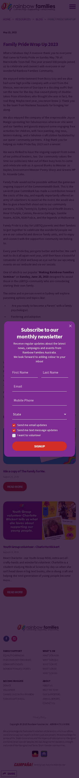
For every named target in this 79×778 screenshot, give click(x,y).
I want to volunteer (29, 435)
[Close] (70, 326)
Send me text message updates (37, 430)
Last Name (50, 372)
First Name (20, 372)
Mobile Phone (24, 400)
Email (18, 386)
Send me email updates (32, 425)
